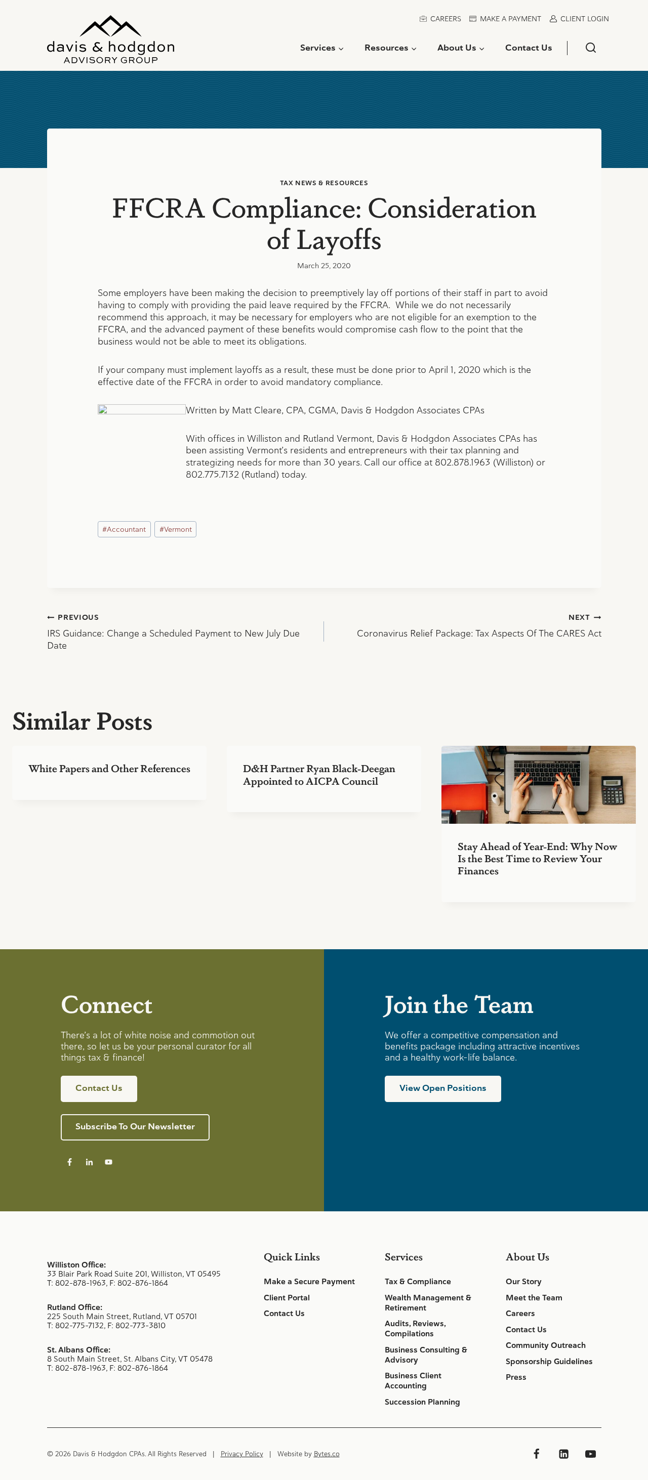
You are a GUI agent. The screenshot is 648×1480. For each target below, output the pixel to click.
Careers (445, 18)
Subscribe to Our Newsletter (135, 1126)
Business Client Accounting (413, 1381)
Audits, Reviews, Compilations (415, 1329)
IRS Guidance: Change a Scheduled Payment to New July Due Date (173, 632)
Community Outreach (546, 1345)
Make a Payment (510, 18)
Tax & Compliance (418, 1282)
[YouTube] (590, 1453)
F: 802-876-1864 (138, 1283)
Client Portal (287, 1298)
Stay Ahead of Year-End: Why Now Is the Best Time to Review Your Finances (537, 858)
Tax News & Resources (324, 183)
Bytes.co (327, 1454)
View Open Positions (443, 1087)
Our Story (524, 1282)
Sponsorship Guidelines (549, 1362)
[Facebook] (536, 1453)
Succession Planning (422, 1402)
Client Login (584, 18)
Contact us (99, 1087)
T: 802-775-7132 (75, 1325)
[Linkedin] (563, 1453)
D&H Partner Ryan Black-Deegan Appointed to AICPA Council (319, 774)
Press (516, 1377)
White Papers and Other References (109, 768)
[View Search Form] (590, 47)
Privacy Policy (242, 1454)
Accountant (124, 529)
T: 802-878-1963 (76, 1283)
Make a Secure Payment (309, 1282)
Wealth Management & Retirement (428, 1303)
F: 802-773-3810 (136, 1325)
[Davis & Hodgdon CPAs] (110, 43)
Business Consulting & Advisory (426, 1355)
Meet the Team (534, 1298)
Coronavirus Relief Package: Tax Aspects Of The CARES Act (479, 626)
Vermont (175, 529)
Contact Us (528, 47)
